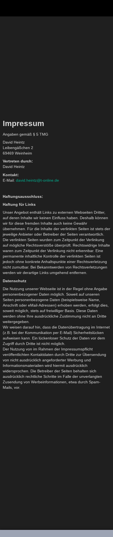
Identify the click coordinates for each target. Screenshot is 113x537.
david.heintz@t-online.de (37, 180)
